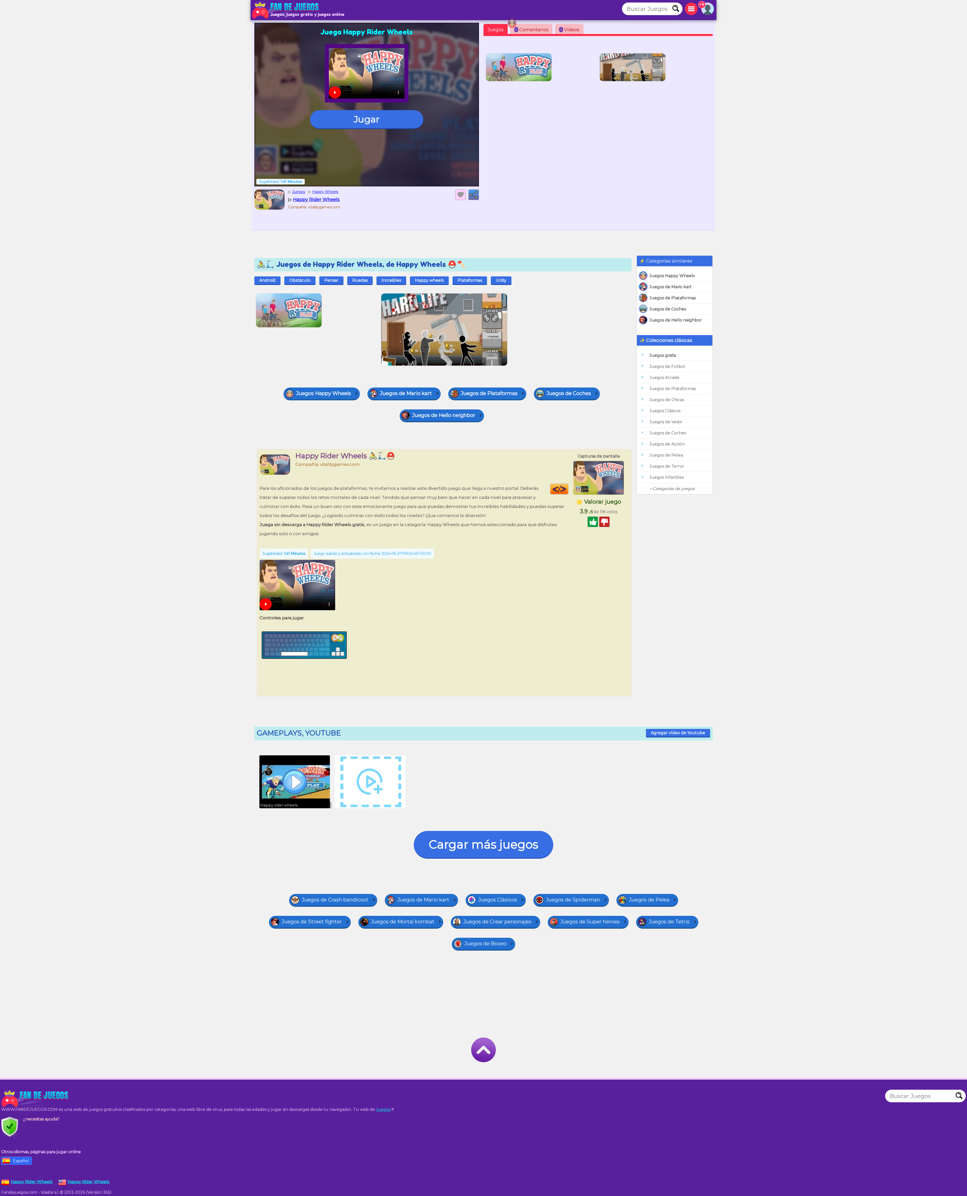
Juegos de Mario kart (670, 286)
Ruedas (360, 280)
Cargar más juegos (483, 844)
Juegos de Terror (666, 466)
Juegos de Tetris (669, 922)
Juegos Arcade (664, 377)
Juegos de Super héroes (590, 922)
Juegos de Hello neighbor (675, 320)
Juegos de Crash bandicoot (335, 900)
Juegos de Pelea (666, 455)
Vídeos (570, 30)
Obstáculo (299, 280)
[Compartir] (473, 194)
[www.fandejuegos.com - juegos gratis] (35, 1098)
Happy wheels (429, 280)
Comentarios (532, 30)
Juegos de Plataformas (672, 298)
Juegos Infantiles (666, 477)
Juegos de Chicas (666, 399)
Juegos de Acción (667, 444)
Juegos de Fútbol (667, 366)
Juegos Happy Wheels (672, 275)
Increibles (391, 280)
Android (267, 280)
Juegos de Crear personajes (497, 922)
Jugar (366, 119)
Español (21, 1160)
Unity (501, 280)
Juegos (496, 30)
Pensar (331, 280)
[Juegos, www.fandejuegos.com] (286, 10)
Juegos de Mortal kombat (402, 922)
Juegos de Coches (667, 309)
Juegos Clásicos (664, 410)
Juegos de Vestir (665, 421)
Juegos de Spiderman (573, 900)
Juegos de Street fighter (312, 922)
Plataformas (470, 280)
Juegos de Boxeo (485, 944)
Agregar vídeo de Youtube (678, 732)
